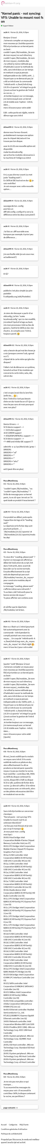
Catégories (13, 1124)
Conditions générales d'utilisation (14, 1129)
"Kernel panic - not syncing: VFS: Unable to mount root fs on (22, 17)
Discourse (16, 1139)
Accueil (4, 1124)
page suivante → (11, 1107)
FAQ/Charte (24, 1124)
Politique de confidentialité (11, 1133)
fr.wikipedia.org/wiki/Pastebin (17, 296)
